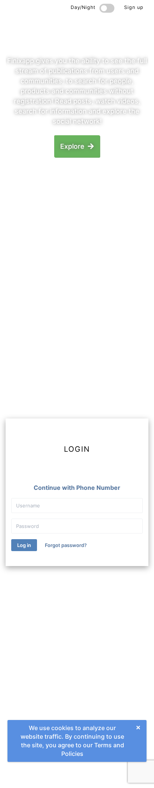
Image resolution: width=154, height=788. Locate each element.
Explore (73, 146)
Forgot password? (66, 545)
